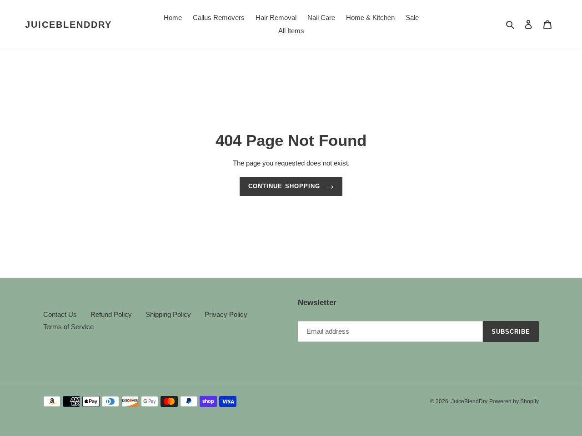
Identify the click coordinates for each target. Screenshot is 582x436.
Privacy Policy (226, 314)
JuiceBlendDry (68, 25)
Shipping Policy (168, 314)
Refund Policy (111, 314)
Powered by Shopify (514, 401)
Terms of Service (68, 327)
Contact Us (60, 314)
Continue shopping (284, 186)
